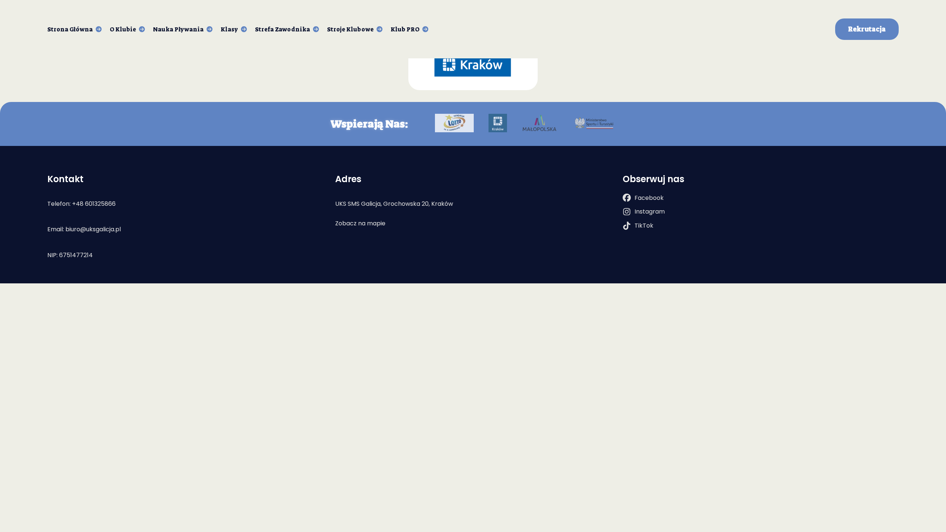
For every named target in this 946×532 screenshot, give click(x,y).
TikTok (643, 225)
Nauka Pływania (178, 29)
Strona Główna (70, 29)
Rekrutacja (867, 29)
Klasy (229, 29)
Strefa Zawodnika (282, 29)
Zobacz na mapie (360, 223)
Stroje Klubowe (350, 29)
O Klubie (123, 29)
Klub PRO (405, 29)
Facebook (649, 198)
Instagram (649, 211)
